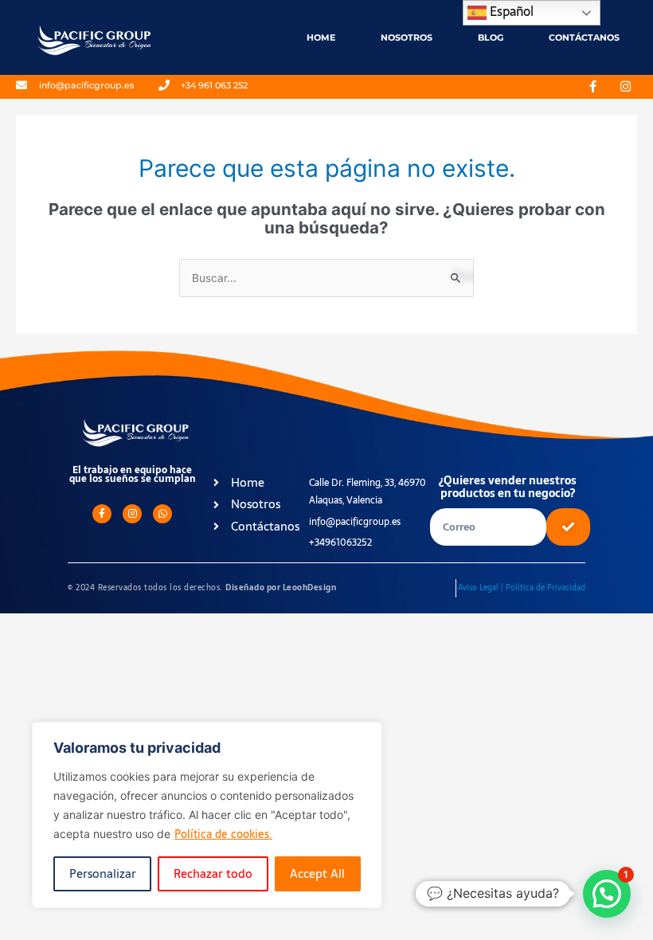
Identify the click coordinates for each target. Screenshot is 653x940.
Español (510, 11)
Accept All (317, 873)
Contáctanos (584, 37)
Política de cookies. (223, 834)
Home (321, 37)
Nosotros (406, 37)
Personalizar (102, 873)
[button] (607, 894)
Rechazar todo (213, 873)
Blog (490, 37)
